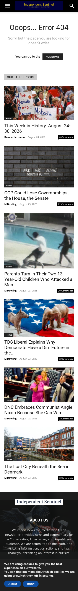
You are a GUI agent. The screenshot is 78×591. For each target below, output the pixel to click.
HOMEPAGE (52, 56)
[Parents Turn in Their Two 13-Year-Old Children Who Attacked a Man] (39, 240)
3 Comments (66, 418)
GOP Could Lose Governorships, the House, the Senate (36, 195)
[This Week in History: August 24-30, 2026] (39, 103)
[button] (72, 6)
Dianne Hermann (14, 137)
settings (48, 576)
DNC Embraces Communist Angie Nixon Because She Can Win (38, 410)
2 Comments (66, 358)
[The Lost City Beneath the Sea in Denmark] (39, 444)
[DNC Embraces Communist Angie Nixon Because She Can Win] (39, 385)
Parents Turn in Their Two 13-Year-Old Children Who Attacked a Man (38, 279)
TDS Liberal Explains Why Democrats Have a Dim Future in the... (36, 347)
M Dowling (10, 204)
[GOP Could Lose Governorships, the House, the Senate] (39, 166)
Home (9, 118)
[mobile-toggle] (7, 6)
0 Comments (66, 137)
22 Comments (65, 204)
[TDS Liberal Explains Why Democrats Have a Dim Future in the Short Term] (39, 317)
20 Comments (65, 290)
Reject (30, 584)
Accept (12, 584)
